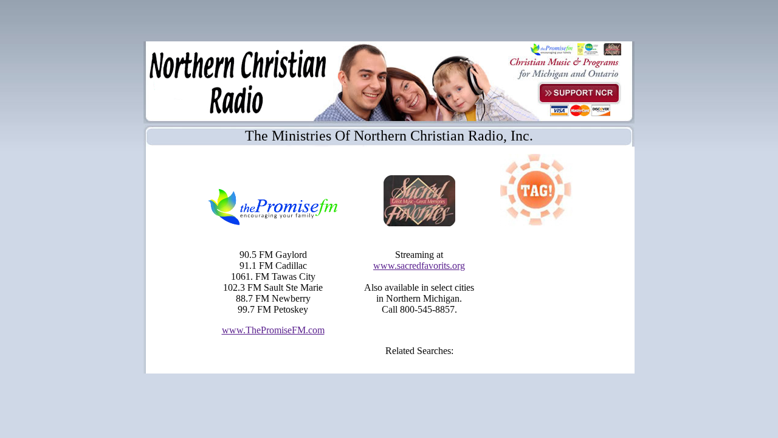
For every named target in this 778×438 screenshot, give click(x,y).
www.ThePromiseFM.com (273, 330)
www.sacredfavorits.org (419, 265)
